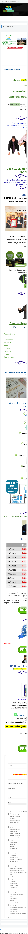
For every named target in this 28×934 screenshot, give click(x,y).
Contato (18, 1)
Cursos (2, 1)
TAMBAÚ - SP (10, 23)
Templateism (15, 933)
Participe (7, 1)
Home (4, 23)
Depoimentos (13, 1)
